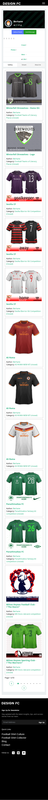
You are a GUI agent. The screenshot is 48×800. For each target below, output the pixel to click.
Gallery (10, 65)
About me (38, 65)
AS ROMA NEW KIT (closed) (26, 364)
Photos (14, 50)
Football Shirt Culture (13, 734)
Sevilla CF (11, 204)
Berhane (16, 112)
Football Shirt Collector (14, 738)
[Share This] (19, 25)
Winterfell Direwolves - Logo (20, 154)
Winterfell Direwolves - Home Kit (23, 108)
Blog (4, 741)
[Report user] (21, 25)
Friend (24, 45)
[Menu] (43, 3)
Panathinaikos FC (15, 504)
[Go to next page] (24, 688)
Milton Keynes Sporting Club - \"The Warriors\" (21, 661)
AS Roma (10, 357)
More (23, 55)
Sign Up (42, 722)
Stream (24, 65)
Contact (6, 745)
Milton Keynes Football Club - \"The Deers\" (21, 605)
